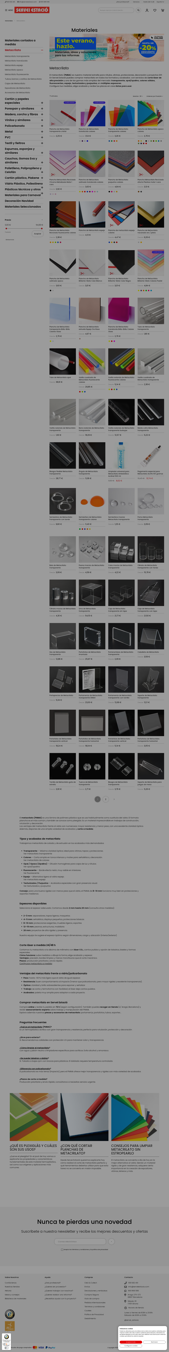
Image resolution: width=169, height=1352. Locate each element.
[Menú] (10, 1334)
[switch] (7, 1348)
